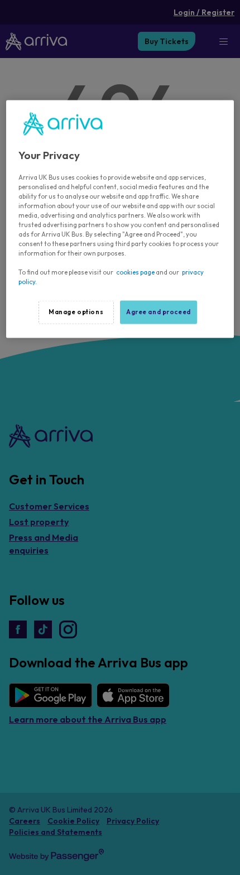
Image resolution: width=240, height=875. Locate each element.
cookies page (135, 272)
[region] (120, 219)
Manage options (76, 312)
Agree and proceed (158, 312)
